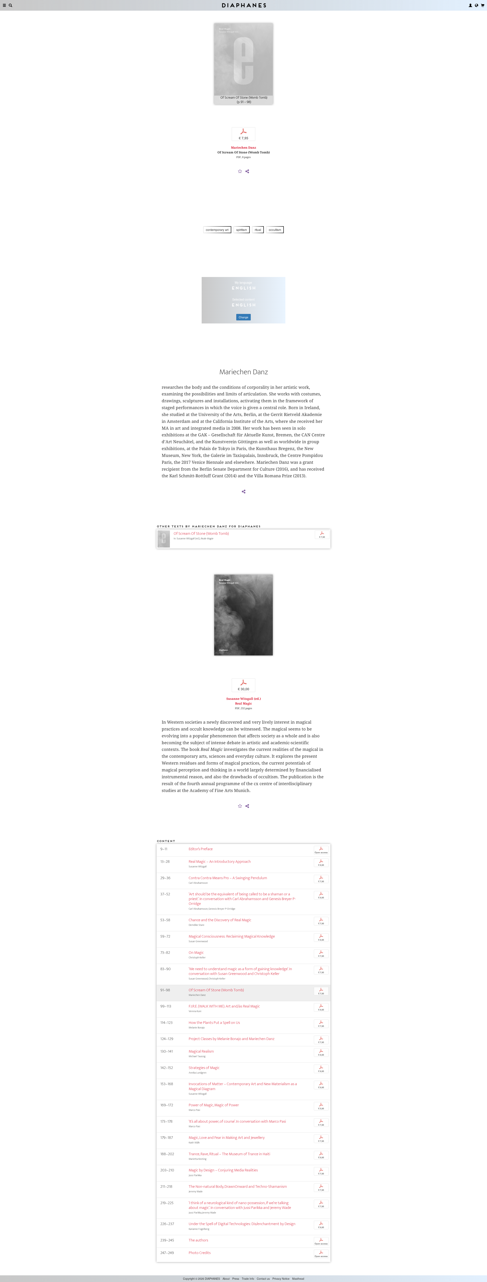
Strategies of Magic (204, 1067)
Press (235, 1278)
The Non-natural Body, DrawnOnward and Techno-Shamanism (238, 1186)
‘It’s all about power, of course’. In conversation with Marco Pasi (237, 1121)
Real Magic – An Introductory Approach (220, 861)
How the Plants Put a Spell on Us (214, 1022)
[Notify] (240, 171)
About (226, 1278)
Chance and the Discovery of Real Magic (220, 920)
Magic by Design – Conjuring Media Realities (223, 1170)
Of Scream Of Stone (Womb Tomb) (201, 533)
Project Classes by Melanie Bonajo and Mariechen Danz (232, 1038)
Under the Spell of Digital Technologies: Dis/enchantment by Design (242, 1224)
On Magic (196, 952)
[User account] (470, 5)
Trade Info (248, 1278)
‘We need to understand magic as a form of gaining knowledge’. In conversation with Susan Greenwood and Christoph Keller (240, 971)
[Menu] (4, 5)
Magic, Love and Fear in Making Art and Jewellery (227, 1137)
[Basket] (482, 5)
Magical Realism (201, 1051)
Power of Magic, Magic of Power (214, 1105)
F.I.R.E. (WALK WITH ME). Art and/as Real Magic (224, 1006)
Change (243, 317)
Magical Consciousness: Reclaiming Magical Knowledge (232, 936)
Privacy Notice (281, 1278)
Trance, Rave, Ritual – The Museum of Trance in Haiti (229, 1154)
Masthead (298, 1278)
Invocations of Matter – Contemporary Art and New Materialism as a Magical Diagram (243, 1086)
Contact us (263, 1278)
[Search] (10, 5)
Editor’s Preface (201, 849)
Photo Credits (200, 1252)
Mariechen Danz (243, 147)
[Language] (476, 5)
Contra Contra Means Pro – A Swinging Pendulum (228, 878)
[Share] (247, 171)
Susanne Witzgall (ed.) (243, 699)
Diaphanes (244, 5)
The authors (198, 1240)
